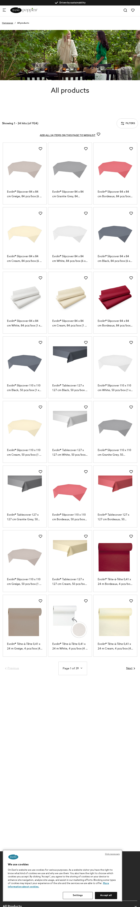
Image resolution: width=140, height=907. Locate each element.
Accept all (106, 895)
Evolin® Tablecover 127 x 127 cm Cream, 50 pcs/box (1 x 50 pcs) (69, 582)
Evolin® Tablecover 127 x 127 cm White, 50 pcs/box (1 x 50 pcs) (69, 453)
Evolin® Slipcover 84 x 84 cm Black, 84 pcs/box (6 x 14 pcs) (114, 259)
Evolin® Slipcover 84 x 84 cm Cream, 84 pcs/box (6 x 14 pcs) (24, 259)
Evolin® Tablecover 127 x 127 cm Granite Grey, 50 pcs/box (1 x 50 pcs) (23, 517)
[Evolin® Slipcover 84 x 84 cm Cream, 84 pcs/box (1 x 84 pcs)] (70, 299)
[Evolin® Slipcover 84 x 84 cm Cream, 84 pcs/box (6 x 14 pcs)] (24, 234)
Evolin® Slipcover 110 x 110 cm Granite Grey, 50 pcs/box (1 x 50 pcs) (114, 453)
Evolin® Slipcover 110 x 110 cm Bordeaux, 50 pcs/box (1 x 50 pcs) (69, 517)
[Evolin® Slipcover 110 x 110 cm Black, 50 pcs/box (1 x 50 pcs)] (24, 363)
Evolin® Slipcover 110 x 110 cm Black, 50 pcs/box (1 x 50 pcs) (23, 388)
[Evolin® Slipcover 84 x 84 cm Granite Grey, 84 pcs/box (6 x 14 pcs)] (70, 170)
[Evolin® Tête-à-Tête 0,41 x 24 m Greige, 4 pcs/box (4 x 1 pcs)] (24, 622)
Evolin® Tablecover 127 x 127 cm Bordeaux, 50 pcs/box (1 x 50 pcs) (113, 517)
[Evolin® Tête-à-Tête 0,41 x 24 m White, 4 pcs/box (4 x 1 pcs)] (70, 622)
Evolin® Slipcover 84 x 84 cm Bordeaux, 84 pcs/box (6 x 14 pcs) (114, 194)
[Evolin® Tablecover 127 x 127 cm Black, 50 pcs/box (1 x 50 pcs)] (70, 363)
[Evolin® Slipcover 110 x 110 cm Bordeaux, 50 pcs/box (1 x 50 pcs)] (70, 493)
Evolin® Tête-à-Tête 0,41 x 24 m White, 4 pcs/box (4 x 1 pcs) (69, 646)
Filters (15, 114)
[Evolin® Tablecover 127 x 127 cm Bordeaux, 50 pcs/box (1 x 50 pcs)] (115, 493)
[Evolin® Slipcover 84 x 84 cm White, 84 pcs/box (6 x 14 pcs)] (70, 234)
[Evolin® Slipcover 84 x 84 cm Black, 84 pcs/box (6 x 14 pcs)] (115, 234)
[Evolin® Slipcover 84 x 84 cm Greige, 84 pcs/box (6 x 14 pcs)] (24, 170)
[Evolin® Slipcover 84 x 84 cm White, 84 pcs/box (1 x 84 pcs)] (24, 299)
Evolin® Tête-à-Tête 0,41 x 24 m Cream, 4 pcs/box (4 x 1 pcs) (115, 646)
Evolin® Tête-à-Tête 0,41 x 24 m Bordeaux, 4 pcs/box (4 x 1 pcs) (115, 582)
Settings (78, 895)
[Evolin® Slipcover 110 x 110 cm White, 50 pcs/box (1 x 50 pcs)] (115, 363)
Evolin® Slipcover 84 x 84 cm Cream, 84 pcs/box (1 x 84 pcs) (69, 323)
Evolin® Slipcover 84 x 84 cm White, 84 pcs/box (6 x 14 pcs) (69, 259)
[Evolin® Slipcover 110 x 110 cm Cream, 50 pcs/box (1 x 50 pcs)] (24, 428)
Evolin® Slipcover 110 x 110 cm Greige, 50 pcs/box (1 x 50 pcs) (24, 582)
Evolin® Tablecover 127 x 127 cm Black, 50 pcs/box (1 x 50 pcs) (70, 388)
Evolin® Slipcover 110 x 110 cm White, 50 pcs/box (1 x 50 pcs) (114, 388)
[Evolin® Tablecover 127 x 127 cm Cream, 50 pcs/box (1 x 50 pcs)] (70, 557)
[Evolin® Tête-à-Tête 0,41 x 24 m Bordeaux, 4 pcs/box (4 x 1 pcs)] (115, 557)
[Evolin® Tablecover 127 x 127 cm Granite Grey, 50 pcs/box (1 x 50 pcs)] (24, 493)
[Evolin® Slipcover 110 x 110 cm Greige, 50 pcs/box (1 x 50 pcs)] (24, 557)
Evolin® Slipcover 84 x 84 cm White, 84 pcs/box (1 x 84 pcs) (23, 323)
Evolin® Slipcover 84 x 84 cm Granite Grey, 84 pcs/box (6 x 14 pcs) (68, 194)
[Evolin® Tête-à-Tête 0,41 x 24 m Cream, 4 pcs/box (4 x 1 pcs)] (115, 622)
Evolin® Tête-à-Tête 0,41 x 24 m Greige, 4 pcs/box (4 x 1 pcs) (24, 646)
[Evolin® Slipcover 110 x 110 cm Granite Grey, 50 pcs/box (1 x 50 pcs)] (115, 428)
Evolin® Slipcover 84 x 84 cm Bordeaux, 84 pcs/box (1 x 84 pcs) (114, 323)
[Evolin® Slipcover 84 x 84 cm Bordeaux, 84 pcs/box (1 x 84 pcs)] (115, 299)
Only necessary (112, 854)
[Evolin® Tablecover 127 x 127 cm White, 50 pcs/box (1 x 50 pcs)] (70, 428)
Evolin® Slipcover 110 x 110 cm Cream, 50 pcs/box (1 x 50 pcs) (24, 453)
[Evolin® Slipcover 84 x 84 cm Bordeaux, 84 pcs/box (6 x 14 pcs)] (115, 170)
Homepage (7, 23)
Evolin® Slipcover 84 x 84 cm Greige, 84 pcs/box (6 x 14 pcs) (24, 194)
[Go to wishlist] (133, 10)
